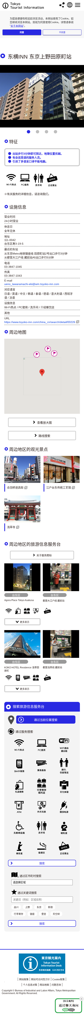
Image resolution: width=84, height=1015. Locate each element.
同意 (22, 32)
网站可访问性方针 (40, 979)
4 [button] (55, 132)
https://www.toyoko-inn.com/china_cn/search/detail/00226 (39, 321)
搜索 (42, 863)
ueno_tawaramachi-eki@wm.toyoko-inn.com (31, 284)
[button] (36, 354)
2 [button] (37, 132)
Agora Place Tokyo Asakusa (19, 600)
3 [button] (46, 132)
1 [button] (28, 132)
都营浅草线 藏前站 (52, 667)
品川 (16, 907)
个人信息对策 (30, 985)
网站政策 (24, 979)
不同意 (62, 32)
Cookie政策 (58, 979)
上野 (27, 907)
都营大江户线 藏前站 (53, 600)
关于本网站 (17, 25)
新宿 (50, 907)
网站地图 (44, 985)
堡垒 (43, 914)
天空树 (56, 914)
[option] (42, 96)
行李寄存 (18, 914)
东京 (39, 907)
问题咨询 (56, 985)
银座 (32, 914)
